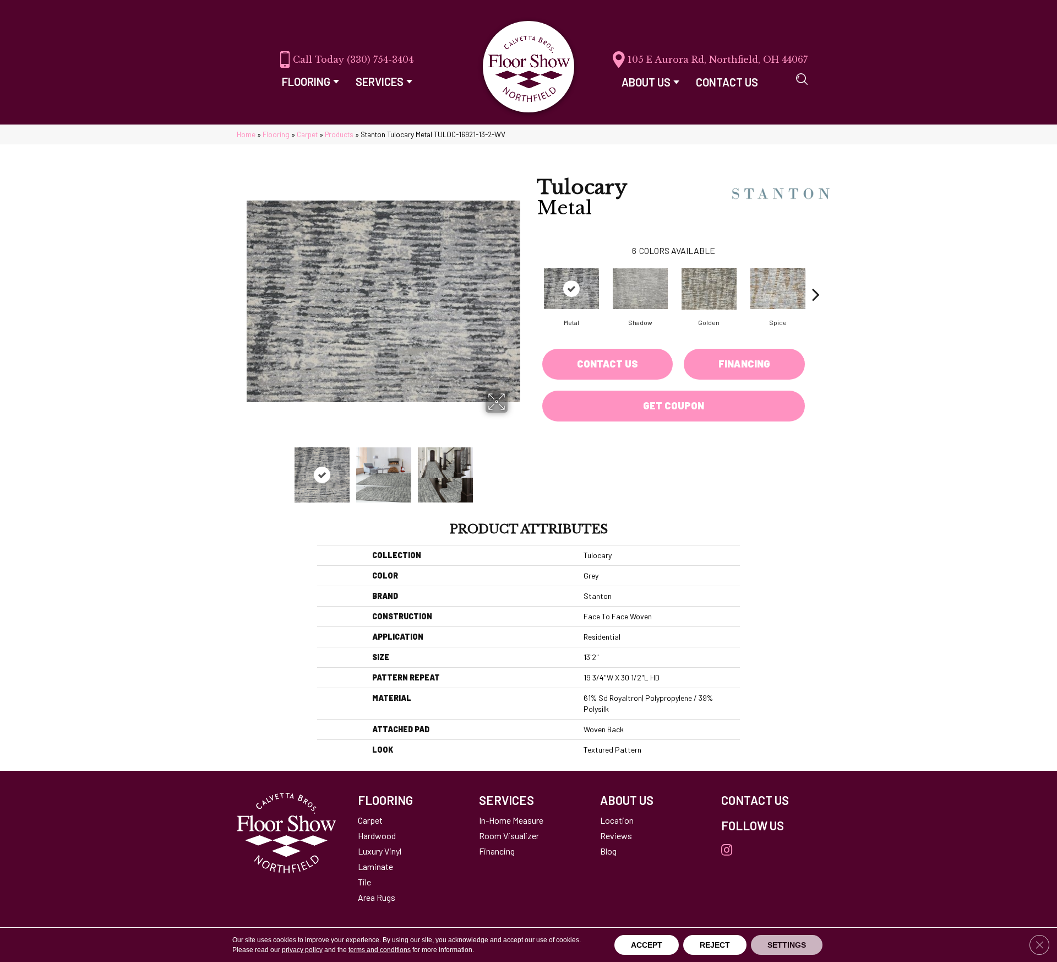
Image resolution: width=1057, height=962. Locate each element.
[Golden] (709, 288)
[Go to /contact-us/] (770, 800)
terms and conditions (379, 950)
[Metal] (571, 289)
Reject (715, 945)
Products (339, 134)
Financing (744, 364)
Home (246, 134)
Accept (646, 945)
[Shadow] (640, 289)
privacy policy (302, 950)
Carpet (307, 134)
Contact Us (607, 364)
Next (514, 469)
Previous (252, 469)
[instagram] (726, 850)
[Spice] (778, 288)
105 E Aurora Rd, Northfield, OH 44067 (718, 59)
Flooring (276, 134)
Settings (786, 945)
